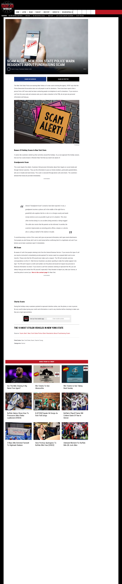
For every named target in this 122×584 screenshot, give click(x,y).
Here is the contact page (40, 272)
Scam (32, 340)
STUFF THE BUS (80, 15)
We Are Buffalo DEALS (39, 15)
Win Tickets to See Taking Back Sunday (73, 387)
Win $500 (27, 15)
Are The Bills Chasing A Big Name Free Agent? (17, 387)
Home (17, 12)
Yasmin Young (14, 69)
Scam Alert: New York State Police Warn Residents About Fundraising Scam (45, 333)
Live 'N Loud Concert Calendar (64, 15)
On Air (31, 12)
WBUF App (50, 15)
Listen (24, 12)
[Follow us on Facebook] (84, 12)
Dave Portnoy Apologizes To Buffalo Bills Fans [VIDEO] (45, 444)
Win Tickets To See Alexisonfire (42, 387)
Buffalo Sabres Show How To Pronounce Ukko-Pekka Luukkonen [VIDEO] (18, 415)
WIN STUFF (46, 12)
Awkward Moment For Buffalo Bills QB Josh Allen (74, 444)
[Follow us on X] (88, 12)
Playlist (38, 12)
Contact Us (55, 12)
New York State (26, 340)
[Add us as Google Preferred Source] (79, 12)
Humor (23, 343)
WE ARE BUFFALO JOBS (68, 12)
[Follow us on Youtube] (93, 12)
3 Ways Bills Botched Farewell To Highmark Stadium (18, 444)
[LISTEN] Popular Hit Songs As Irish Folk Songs (46, 414)
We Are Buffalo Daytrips (16, 15)
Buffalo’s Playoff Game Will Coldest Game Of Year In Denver (73, 415)
